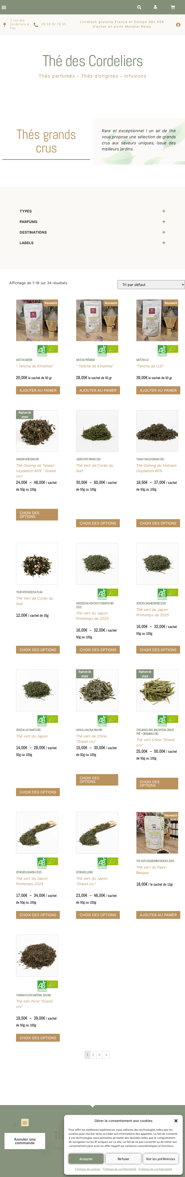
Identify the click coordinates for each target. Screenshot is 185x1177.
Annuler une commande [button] (25, 1141)
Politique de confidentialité (119, 1169)
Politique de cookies (87, 1169)
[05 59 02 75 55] (36, 25)
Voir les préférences (160, 1159)
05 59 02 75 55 (54, 24)
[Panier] (172, 7)
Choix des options (29, 515)
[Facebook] (178, 24)
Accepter (86, 1159)
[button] (176, 1121)
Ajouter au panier (38, 390)
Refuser (123, 1159)
